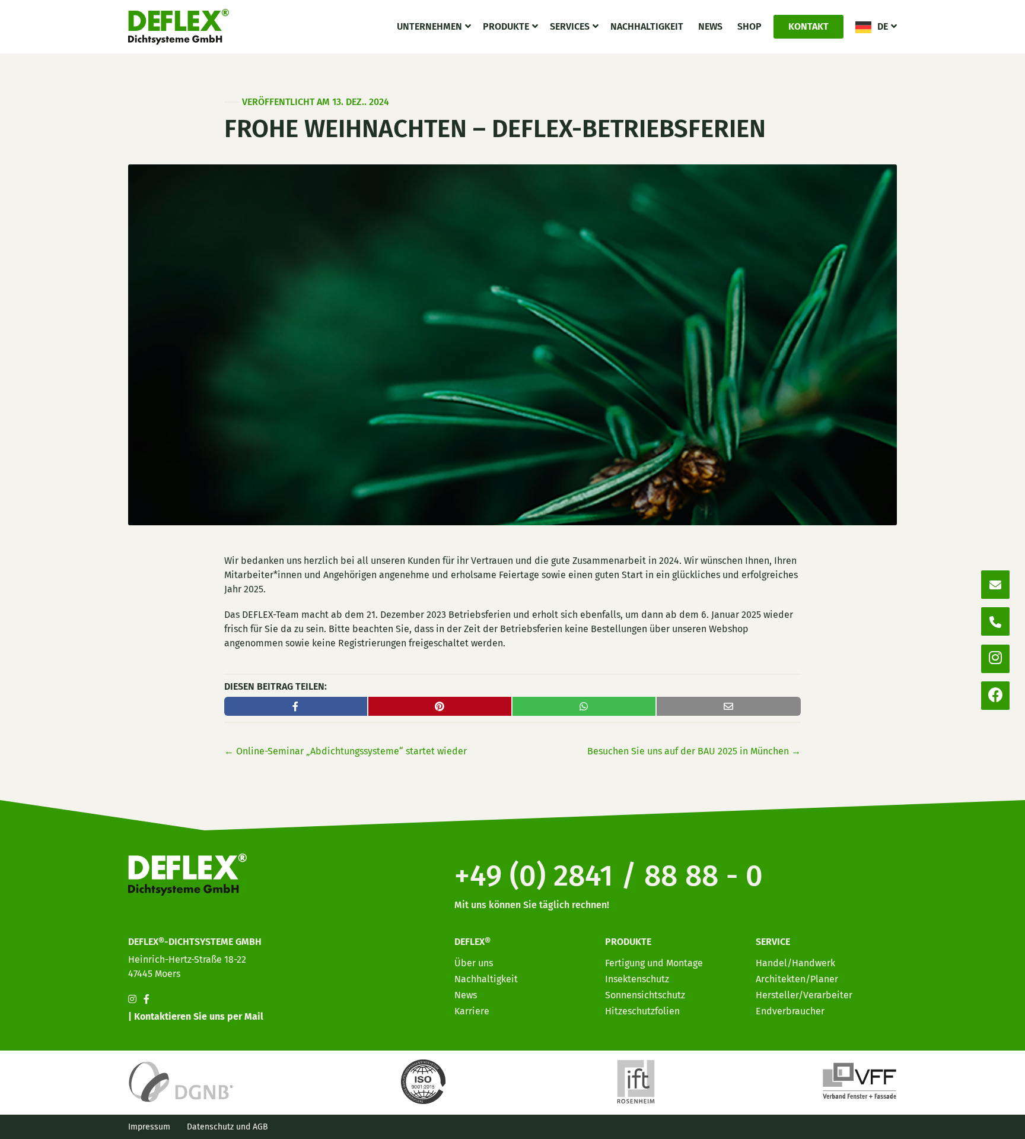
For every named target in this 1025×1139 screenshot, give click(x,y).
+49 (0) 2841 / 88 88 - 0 (608, 875)
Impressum (149, 1127)
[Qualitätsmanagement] (425, 1081)
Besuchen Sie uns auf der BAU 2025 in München (694, 751)
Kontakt (808, 26)
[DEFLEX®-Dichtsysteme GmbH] (178, 27)
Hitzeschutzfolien (642, 1011)
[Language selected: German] (971, 1128)
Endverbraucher (790, 1011)
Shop (749, 26)
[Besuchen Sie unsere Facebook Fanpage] (146, 999)
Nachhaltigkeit (646, 26)
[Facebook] (995, 696)
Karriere (471, 1011)
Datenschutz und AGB (227, 1127)
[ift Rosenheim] (636, 1081)
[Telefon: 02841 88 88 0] (995, 621)
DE (882, 26)
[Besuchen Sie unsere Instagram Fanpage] (132, 999)
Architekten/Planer (797, 979)
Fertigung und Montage (654, 963)
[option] (948, 1129)
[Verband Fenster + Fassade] (859, 1081)
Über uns (473, 963)
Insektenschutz (637, 979)
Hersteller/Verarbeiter (804, 995)
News (710, 26)
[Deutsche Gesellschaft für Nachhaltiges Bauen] (181, 1081)
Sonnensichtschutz (645, 995)
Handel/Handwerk (795, 963)
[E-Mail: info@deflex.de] (995, 585)
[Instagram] (995, 658)
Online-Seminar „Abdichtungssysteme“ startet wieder (345, 751)
